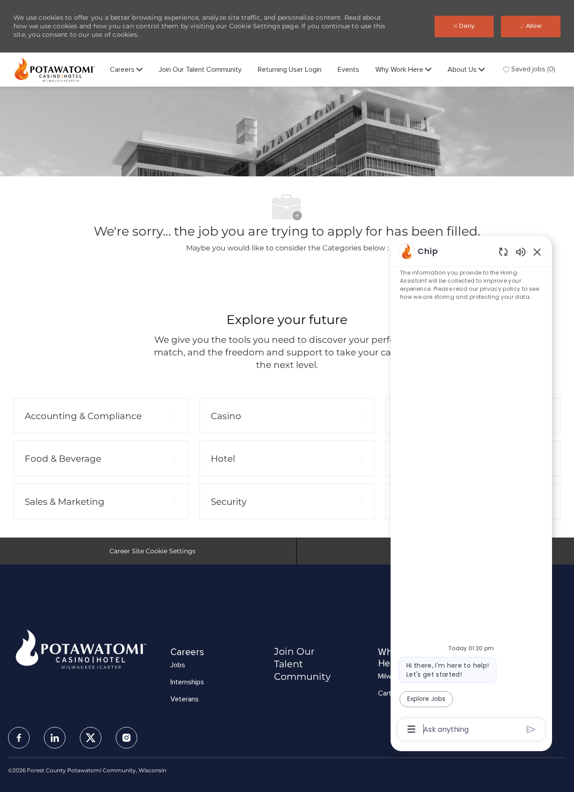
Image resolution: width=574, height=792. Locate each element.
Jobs (177, 665)
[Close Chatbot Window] (537, 251)
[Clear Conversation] (503, 251)
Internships (187, 682)
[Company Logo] (54, 69)
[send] (531, 729)
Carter (388, 693)
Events (348, 69)
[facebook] (19, 737)
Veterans (184, 699)
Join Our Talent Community (200, 69)
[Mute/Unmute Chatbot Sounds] (520, 251)
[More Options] (411, 729)
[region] (471, 489)
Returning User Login (290, 69)
